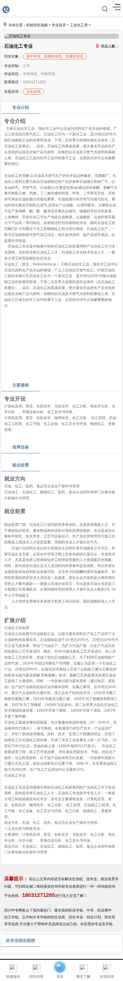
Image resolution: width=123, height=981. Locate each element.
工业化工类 (79, 25)
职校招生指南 (37, 25)
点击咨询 (33, 91)
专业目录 (59, 25)
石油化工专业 (18, 46)
